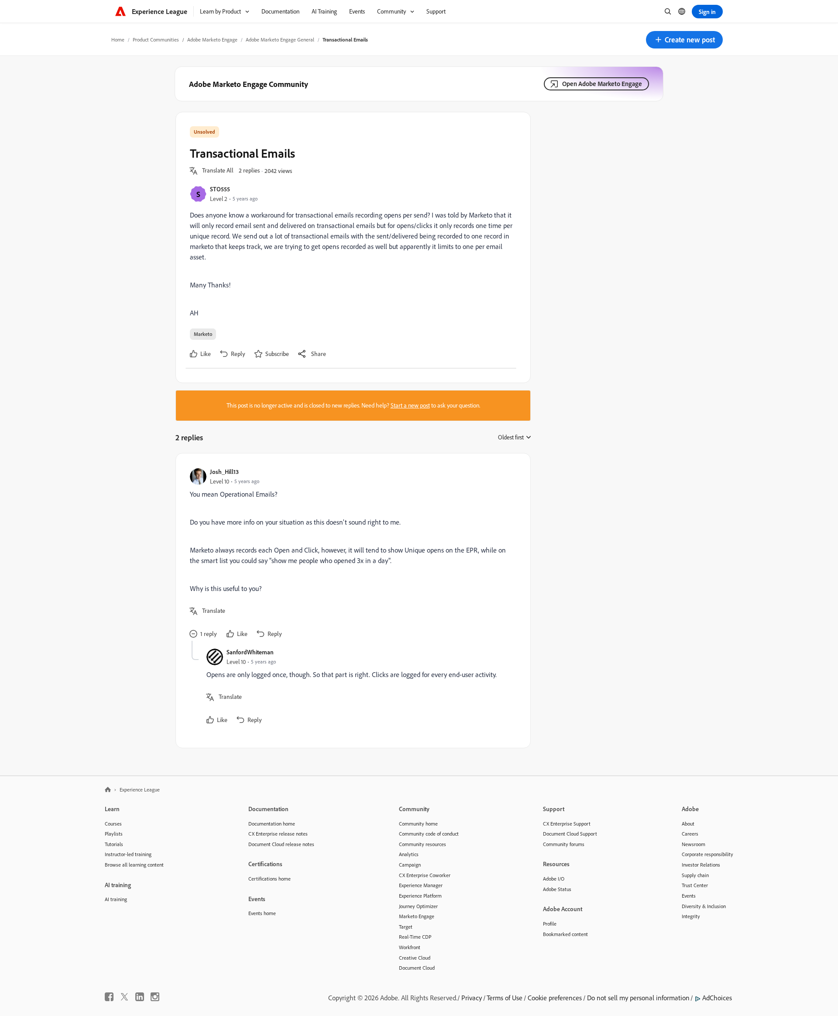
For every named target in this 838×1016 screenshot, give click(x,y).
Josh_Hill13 (224, 471)
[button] (684, 39)
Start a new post (410, 405)
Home (117, 39)
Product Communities (156, 39)
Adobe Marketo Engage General (280, 39)
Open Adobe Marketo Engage (602, 83)
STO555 (220, 189)
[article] (350, 554)
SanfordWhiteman (250, 652)
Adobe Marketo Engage (212, 39)
